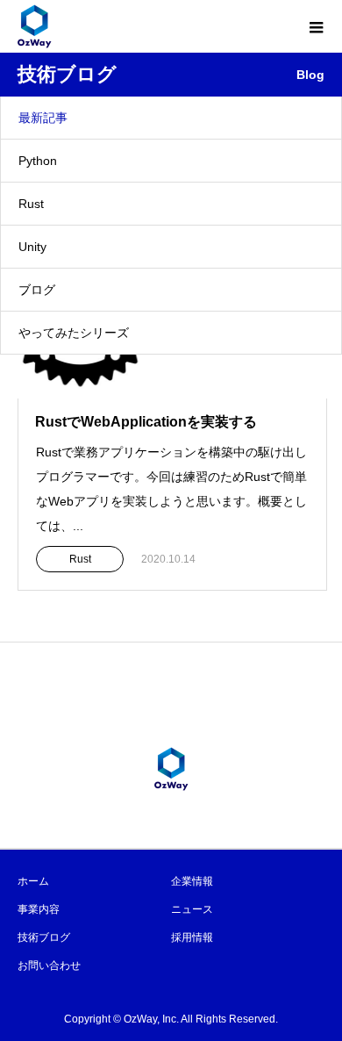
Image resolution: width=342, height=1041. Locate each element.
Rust (31, 204)
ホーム (33, 881)
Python (37, 161)
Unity (32, 247)
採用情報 (192, 937)
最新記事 (43, 118)
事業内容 (39, 909)
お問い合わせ (49, 965)
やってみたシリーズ (73, 333)
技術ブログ (44, 937)
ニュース (192, 909)
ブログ (36, 290)
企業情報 (192, 881)
